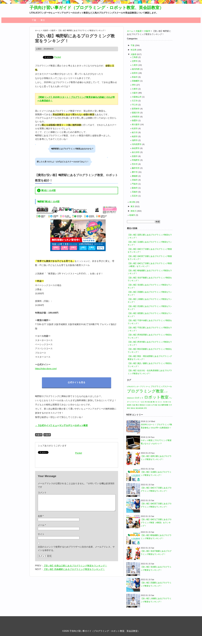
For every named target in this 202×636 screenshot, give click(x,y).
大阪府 (47, 435)
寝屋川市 (136, 113)
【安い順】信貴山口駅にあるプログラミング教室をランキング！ (75, 565)
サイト (41, 534)
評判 (145, 408)
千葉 (34, 20)
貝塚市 (135, 180)
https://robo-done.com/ (46, 368)
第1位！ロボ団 (48, 190)
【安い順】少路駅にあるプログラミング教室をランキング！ (156, 600)
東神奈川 (142, 405)
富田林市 (136, 109)
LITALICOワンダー (133, 386)
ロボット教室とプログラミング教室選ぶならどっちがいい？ (156, 442)
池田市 (135, 140)
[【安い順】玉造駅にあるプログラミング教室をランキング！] (133, 474)
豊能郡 (135, 176)
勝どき (155, 402)
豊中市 (135, 172)
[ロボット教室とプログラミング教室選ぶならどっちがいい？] (133, 442)
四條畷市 (136, 81)
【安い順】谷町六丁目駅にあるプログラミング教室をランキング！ (156, 489)
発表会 (133, 408)
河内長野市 (137, 144)
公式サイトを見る (76, 382)
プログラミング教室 (145, 391)
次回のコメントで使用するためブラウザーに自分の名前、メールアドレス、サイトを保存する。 (76, 549)
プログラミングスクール (161, 386)
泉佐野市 (136, 148)
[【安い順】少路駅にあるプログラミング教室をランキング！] (133, 601)
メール (42, 525)
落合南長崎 (139, 408)
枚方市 (135, 132)
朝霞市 (135, 120)
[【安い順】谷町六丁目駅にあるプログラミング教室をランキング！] (133, 490)
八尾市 (135, 65)
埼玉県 (133, 50)
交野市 (135, 61)
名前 (41, 516)
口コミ (160, 402)
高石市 (135, 196)
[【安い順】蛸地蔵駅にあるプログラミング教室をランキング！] (133, 537)
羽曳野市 (136, 160)
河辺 (159, 405)
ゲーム (148, 386)
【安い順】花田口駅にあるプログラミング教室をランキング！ (156, 457)
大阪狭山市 (137, 97)
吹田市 (135, 73)
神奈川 (133, 211)
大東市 (135, 89)
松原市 (135, 128)
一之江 (142, 402)
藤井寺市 (136, 168)
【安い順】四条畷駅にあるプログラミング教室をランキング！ (74, 569)
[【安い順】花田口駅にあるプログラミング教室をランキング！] (133, 458)
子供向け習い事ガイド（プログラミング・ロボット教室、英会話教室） (97, 7)
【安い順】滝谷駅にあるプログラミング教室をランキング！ (156, 568)
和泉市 (135, 77)
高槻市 (135, 192)
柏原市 (135, 136)
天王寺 (135, 101)
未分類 (132, 202)
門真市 (135, 184)
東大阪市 (136, 124)
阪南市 (135, 188)
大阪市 (38, 435)
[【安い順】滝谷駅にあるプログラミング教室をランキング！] (133, 569)
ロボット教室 (156, 397)
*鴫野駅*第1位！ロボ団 (48, 201)
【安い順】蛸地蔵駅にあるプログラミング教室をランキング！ (156, 536)
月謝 (133, 405)
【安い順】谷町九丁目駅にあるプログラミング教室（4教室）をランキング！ (156, 522)
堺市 (134, 85)
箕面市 (135, 156)
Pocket (57, 57)
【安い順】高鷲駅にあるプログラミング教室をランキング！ (156, 584)
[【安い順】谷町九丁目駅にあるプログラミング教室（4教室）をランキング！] (133, 521)
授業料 (129, 405)
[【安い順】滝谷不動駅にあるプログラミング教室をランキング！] (133, 553)
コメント (42, 492)
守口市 (135, 105)
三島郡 (135, 57)
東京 (43, 20)
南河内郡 (136, 69)
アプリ (142, 387)
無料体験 (164, 405)
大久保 (165, 402)
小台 (169, 402)
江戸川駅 (154, 405)
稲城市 (132, 215)
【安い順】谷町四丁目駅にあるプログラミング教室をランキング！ (156, 505)
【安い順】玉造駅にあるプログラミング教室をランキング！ (156, 473)
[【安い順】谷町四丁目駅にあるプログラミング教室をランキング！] (133, 506)
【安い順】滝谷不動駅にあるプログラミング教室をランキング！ (156, 552)
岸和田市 (136, 117)
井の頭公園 (148, 402)
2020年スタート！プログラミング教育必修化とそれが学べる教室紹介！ (156, 426)
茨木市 (135, 164)
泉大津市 (136, 152)
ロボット (139, 398)
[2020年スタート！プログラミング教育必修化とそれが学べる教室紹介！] (133, 427)
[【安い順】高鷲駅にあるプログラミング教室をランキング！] (133, 585)
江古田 (148, 405)
